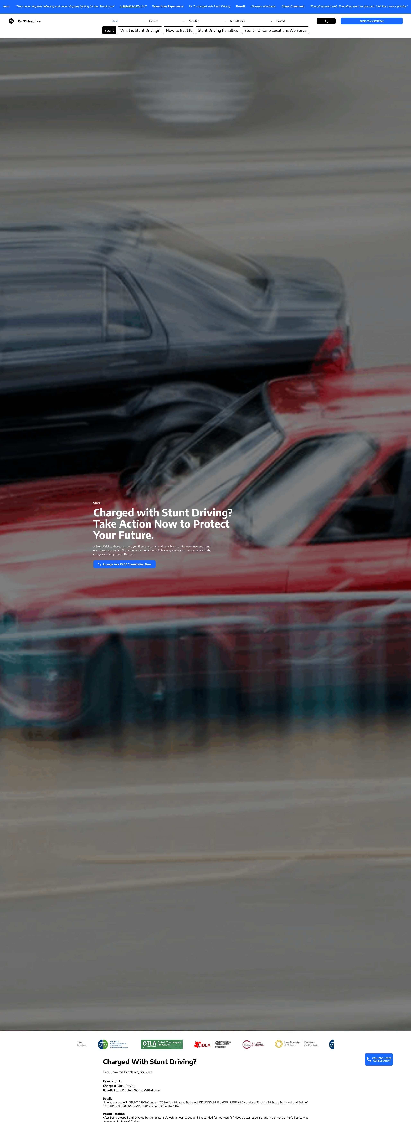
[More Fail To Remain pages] (271, 21)
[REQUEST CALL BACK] (326, 21)
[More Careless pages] (184, 21)
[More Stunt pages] (144, 21)
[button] (372, 21)
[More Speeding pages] (225, 21)
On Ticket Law (29, 21)
